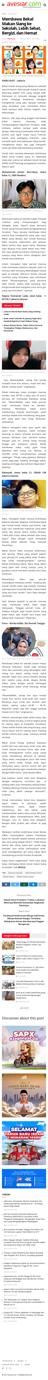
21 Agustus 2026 (11, 1225)
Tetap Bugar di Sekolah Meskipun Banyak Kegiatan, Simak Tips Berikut (30, 944)
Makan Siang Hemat (25, 876)
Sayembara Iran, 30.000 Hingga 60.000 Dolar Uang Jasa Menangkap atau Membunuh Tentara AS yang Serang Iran (24, 1278)
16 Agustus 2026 (11, 1295)
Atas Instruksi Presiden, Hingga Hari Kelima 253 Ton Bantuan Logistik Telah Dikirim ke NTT (23, 1230)
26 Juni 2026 (21, 976)
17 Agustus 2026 (11, 1285)
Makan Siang (8, 876)
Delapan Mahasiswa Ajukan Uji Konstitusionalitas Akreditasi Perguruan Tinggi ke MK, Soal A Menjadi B (24, 1265)
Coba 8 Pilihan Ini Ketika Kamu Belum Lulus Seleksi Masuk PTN (29, 957)
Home (4, 14)
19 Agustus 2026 (11, 1248)
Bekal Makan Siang (33, 873)
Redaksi (21, 1361)
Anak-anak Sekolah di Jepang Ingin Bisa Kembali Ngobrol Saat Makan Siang (22, 319)
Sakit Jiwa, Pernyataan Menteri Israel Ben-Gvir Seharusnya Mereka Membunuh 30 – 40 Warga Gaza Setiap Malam (23, 1203)
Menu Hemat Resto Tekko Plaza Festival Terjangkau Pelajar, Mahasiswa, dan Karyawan (23, 328)
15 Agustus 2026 (11, 1308)
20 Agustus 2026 (11, 1236)
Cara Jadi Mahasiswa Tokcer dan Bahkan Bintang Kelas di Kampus (30, 982)
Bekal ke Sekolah (15, 873)
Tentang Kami (7, 1361)
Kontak (27, 1364)
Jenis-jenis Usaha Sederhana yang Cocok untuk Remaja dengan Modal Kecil (30, 995)
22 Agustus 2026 (11, 1210)
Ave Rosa (11, 39)
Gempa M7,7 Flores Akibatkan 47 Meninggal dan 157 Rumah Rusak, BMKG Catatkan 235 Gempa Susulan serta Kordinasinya (24, 1315)
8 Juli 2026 (21, 962)
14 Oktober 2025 (23, 1001)
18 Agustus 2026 (11, 1259)
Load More (24, 1008)
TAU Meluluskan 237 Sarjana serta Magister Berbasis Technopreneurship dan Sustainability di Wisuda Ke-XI (24, 1302)
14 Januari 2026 (22, 987)
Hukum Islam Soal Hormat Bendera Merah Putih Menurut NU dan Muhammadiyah (24, 1290)
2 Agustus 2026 (22, 951)
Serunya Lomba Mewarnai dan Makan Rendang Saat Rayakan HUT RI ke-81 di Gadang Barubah (23, 1254)
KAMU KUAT (12, 14)
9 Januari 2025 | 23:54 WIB (29, 39)
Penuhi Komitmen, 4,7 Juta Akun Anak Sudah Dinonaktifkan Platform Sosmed (30, 970)
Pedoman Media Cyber (10, 1364)
